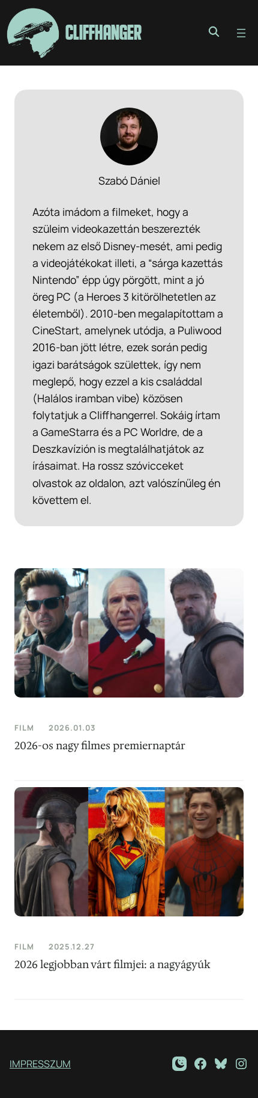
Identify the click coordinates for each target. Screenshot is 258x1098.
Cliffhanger (103, 32)
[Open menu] (241, 33)
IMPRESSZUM (40, 1063)
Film (24, 727)
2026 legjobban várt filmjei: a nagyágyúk (112, 964)
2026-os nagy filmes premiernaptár (99, 746)
